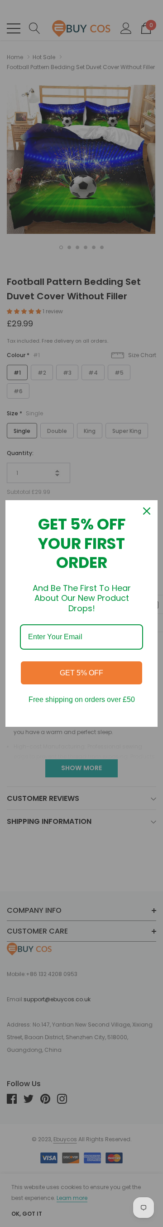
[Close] (147, 511)
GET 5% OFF (81, 673)
